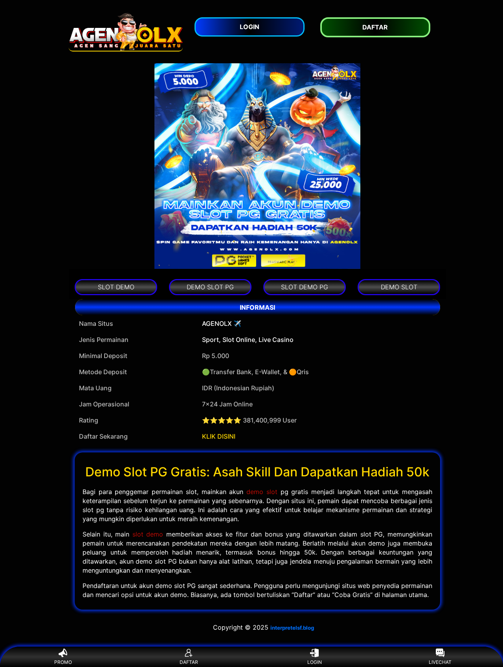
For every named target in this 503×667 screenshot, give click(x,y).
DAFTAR (189, 662)
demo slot (261, 492)
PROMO (63, 662)
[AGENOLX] (126, 32)
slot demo (147, 534)
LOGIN (314, 662)
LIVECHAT (440, 662)
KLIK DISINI (218, 436)
